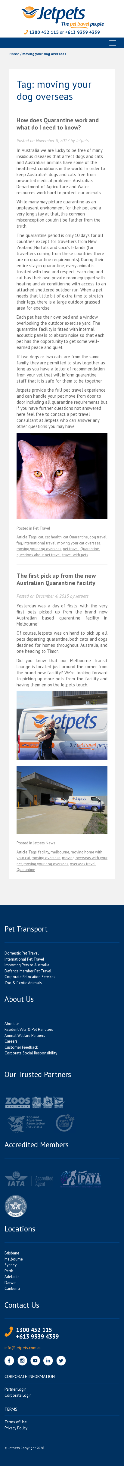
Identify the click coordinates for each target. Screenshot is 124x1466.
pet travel (71, 548)
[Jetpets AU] (62, 17)
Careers (11, 1041)
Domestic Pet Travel (22, 953)
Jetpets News (44, 843)
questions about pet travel (39, 554)
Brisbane (12, 1253)
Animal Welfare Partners (25, 1035)
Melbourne (14, 1259)
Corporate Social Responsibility (31, 1053)
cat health (53, 537)
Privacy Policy (16, 1428)
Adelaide (12, 1276)
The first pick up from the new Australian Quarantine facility (56, 579)
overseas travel (83, 863)
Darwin (11, 1282)
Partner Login (15, 1389)
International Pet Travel (24, 959)
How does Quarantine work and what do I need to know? (58, 123)
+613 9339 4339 (82, 32)
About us (12, 1023)
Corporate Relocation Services (30, 976)
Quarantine (89, 548)
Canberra (12, 1288)
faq (19, 543)
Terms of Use (16, 1422)
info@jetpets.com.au (23, 1347)
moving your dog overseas (39, 548)
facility (43, 852)
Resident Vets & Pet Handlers (29, 1029)
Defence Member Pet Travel (28, 971)
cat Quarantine (75, 537)
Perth (9, 1271)
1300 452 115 (44, 32)
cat (40, 537)
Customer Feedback (21, 1047)
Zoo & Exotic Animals (23, 982)
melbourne (60, 852)
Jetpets (82, 140)
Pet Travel (41, 528)
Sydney (11, 1264)
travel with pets (75, 554)
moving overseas (46, 857)
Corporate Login (18, 1395)
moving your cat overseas (79, 543)
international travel (39, 543)
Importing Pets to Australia (27, 965)
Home (14, 53)
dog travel (98, 537)
